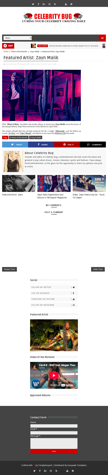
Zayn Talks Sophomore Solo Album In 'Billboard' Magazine (52, 196)
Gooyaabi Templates (77, 465)
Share (44, 145)
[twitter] (33, 4)
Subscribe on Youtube (43, 299)
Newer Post (9, 269)
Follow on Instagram (43, 305)
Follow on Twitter (41, 287)
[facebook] (38, 4)
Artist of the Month (19, 51)
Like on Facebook (41, 293)
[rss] (55, 4)
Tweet (19, 145)
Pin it (71, 145)
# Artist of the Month (18, 137)
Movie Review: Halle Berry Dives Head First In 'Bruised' (65, 46)
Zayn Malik (34, 51)
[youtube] (66, 4)
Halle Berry (33, 46)
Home (6, 51)
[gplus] (44, 4)
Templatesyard (45, 465)
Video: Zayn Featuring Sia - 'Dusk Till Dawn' (88, 196)
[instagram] (49, 4)
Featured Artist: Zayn (12, 194)
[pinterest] (71, 4)
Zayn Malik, (52, 64)
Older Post (98, 269)
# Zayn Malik (35, 137)
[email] (60, 3)
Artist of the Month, (39, 64)
